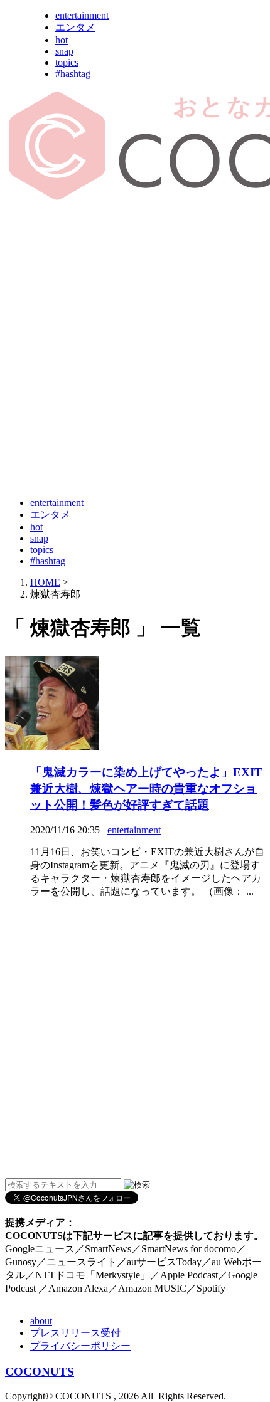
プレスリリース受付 (75, 1332)
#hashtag (72, 73)
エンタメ (75, 27)
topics (66, 62)
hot (61, 39)
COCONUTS (39, 1371)
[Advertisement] (135, 350)
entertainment (82, 15)
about (41, 1320)
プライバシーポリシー (80, 1346)
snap (64, 51)
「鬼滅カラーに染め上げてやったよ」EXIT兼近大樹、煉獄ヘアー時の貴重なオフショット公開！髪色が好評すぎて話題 (146, 788)
